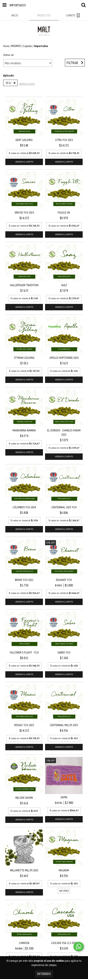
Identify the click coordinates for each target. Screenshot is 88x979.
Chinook (24, 943)
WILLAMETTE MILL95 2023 (24, 870)
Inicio (6, 46)
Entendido (44, 974)
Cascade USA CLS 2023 (64, 943)
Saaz (64, 285)
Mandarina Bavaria (24, 430)
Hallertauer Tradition (24, 285)
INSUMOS (16, 46)
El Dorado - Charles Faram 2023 (64, 432)
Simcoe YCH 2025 (24, 212)
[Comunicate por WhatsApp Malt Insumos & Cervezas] (78, 946)
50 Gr (8, 83)
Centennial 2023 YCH (63, 507)
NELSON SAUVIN (24, 798)
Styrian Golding (24, 358)
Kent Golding (24, 140)
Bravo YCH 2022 (24, 580)
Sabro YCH (63, 652)
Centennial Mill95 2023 (64, 725)
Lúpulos (27, 46)
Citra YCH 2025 (64, 140)
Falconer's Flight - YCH (24, 652)
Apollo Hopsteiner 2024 (64, 358)
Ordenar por (8, 54)
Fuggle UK (64, 212)
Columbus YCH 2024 (24, 507)
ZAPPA (63, 797)
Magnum (64, 870)
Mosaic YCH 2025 (24, 725)
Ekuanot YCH (64, 580)
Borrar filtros (27, 83)
